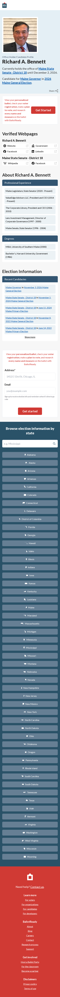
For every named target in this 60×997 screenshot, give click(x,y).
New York (30, 712)
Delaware (30, 511)
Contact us (37, 886)
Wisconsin (30, 848)
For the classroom (30, 966)
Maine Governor (30, 78)
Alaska (30, 462)
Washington (30, 832)
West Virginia (30, 840)
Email (8, 384)
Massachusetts (30, 623)
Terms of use (30, 988)
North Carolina (30, 720)
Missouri (30, 655)
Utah (30, 808)
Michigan (30, 631)
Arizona (30, 470)
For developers (30, 913)
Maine (30, 607)
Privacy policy (30, 984)
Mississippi (30, 647)
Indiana (30, 567)
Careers (30, 935)
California (30, 487)
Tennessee (30, 792)
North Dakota (30, 728)
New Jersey (30, 696)
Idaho (30, 551)
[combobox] (30, 376)
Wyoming (30, 856)
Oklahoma (30, 744)
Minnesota (30, 639)
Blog (30, 931)
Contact (30, 940)
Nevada (30, 679)
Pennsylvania (30, 760)
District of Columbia (30, 519)
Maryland (30, 615)
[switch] (54, 91)
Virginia (30, 824)
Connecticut (30, 503)
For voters (30, 900)
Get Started (43, 110)
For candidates (30, 909)
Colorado (30, 495)
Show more (30, 337)
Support (30, 949)
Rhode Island (30, 768)
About (30, 926)
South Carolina (30, 776)
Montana (30, 663)
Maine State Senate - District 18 (21, 297)
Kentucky (30, 591)
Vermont (30, 816)
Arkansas (30, 478)
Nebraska (30, 671)
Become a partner (30, 971)
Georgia (30, 535)
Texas (30, 800)
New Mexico (30, 704)
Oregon (30, 752)
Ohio (30, 736)
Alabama (30, 454)
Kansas (30, 583)
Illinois (30, 559)
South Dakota (30, 784)
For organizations (30, 904)
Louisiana (30, 599)
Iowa (30, 575)
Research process (30, 944)
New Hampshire (30, 687)
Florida (30, 527)
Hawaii (30, 543)
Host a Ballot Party (30, 962)
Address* (10, 370)
